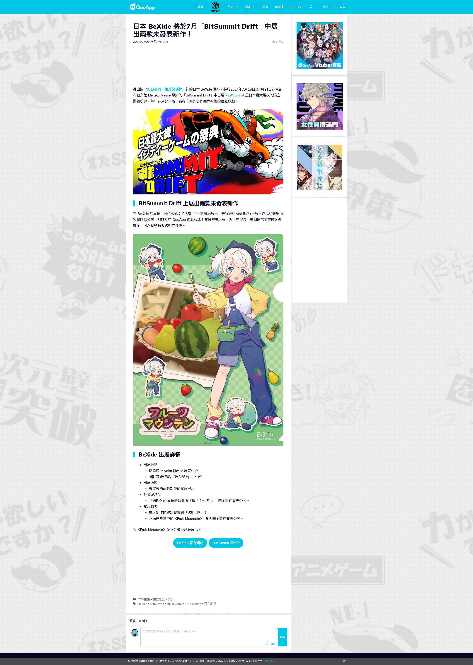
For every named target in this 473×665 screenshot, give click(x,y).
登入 (343, 7)
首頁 (200, 7)
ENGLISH (296, 7)
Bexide (142, 603)
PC (187, 603)
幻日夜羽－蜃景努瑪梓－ (166, 89)
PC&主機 (144, 599)
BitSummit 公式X (226, 543)
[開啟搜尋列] (311, 7)
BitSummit (236, 95)
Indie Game (174, 603)
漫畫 (265, 7)
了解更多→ (269, 661)
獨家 (248, 7)
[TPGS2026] (215, 7)
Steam (196, 603)
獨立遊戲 (159, 599)
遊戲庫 (279, 7)
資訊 (231, 7)
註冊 (326, 7)
